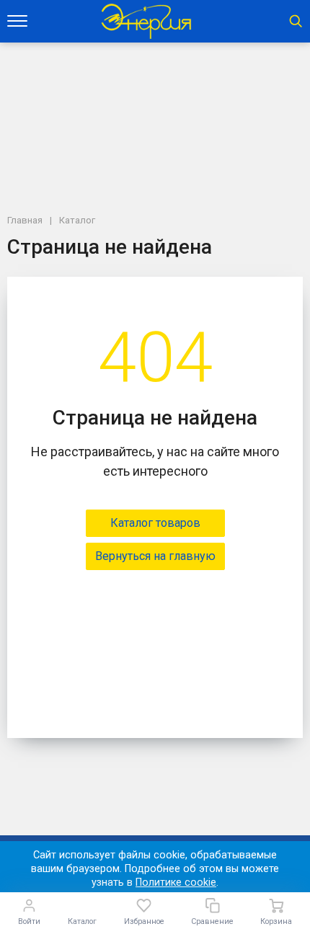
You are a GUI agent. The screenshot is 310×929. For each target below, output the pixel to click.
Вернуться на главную (155, 556)
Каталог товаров (155, 523)
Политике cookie (176, 882)
